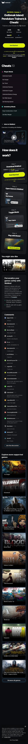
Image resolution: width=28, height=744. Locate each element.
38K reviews (9, 32)
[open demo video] (14, 137)
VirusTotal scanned (9, 37)
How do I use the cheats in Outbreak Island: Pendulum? (14, 301)
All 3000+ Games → (14, 12)
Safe (8, 35)
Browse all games (14, 680)
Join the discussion (12, 445)
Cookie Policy (7, 737)
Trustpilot (14, 297)
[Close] (25, 726)
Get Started (14, 45)
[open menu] (25, 2)
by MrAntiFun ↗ (18, 37)
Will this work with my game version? (14, 305)
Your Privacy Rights (14, 740)
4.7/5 (9, 30)
